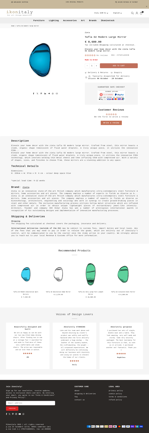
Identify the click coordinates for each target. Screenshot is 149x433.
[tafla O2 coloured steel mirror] (123, 274)
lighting (54, 20)
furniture (39, 20)
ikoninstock (108, 20)
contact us (79, 400)
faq (76, 397)
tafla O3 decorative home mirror (58, 292)
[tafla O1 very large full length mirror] (90, 274)
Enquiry (117, 73)
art (83, 20)
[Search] (132, 13)
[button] (101, 13)
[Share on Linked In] (45, 93)
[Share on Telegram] (49, 93)
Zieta (87, 33)
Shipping (104, 45)
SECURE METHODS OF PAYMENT (127, 2)
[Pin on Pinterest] (41, 93)
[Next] (140, 280)
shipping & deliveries (85, 394)
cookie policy (115, 394)
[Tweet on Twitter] (37, 93)
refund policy (115, 400)
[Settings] (137, 13)
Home (12, 26)
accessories (70, 20)
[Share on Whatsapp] (53, 93)
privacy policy (116, 391)
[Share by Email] (57, 93)
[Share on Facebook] (33, 93)
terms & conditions (118, 397)
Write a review (111, 123)
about (77, 391)
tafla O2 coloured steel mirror (123, 292)
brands (93, 20)
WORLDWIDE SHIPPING (20, 2)
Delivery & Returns (97, 73)
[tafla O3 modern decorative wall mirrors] (25, 274)
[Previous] (9, 280)
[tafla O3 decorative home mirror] (58, 274)
